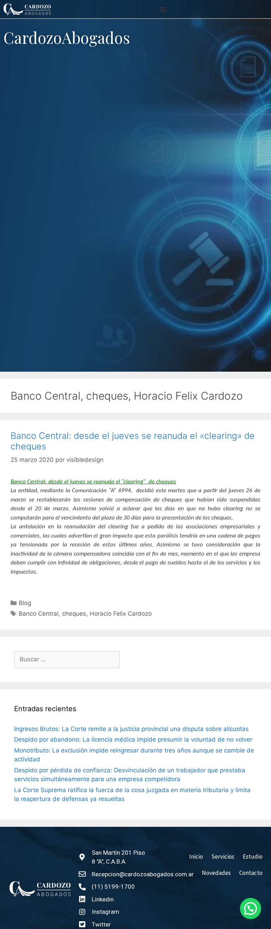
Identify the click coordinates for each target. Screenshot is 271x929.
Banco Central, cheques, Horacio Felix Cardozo (85, 613)
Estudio (253, 856)
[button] (162, 9)
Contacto (251, 873)
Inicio (196, 856)
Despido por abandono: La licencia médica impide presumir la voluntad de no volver (133, 739)
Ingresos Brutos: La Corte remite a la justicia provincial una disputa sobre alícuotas (131, 728)
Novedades (216, 873)
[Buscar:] (67, 659)
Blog (25, 602)
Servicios (222, 856)
